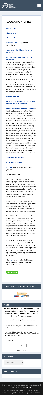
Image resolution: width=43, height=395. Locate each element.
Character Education (14, 38)
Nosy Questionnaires (14, 162)
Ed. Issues (34, 390)
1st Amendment (9, 390)
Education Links (12, 28)
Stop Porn (28, 393)
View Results (21, 350)
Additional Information (15, 158)
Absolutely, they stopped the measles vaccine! (21, 320)
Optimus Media (25, 387)
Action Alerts (20, 390)
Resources (36, 393)
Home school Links (13, 96)
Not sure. (10, 340)
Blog (28, 390)
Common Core (11, 43)
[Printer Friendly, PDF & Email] (12, 272)
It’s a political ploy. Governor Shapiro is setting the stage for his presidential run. (21, 326)
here (11, 260)
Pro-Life (20, 393)
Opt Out (9, 167)
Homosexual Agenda (9, 393)
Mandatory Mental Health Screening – (20, 108)
